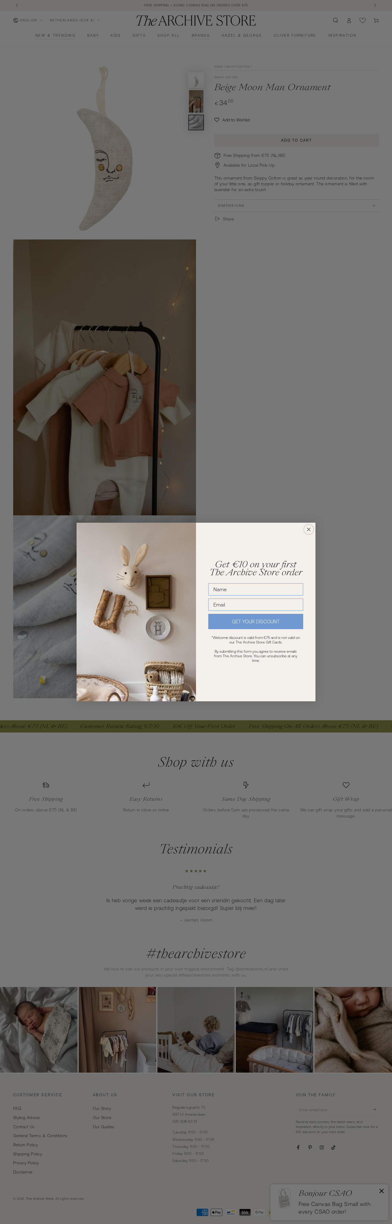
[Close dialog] (308, 529)
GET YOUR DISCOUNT (256, 621)
